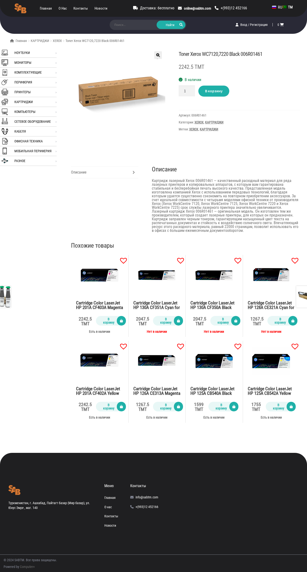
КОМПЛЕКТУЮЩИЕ (28, 72)
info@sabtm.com (147, 497)
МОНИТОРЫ (22, 62)
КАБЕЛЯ (20, 131)
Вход (244, 25)
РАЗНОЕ (19, 161)
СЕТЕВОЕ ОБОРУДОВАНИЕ (32, 121)
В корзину (214, 90)
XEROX (57, 41)
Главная (46, 8)
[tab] (104, 172)
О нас (63, 8)
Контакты (80, 8)
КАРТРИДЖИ (40, 41)
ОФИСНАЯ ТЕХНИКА (28, 141)
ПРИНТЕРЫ (22, 92)
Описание (79, 172)
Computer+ (27, 567)
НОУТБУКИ (22, 53)
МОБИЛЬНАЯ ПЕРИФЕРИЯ (33, 151)
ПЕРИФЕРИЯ (23, 82)
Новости (100, 8)
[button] (121, 258)
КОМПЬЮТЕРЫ (24, 112)
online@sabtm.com (197, 8)
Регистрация (259, 25)
